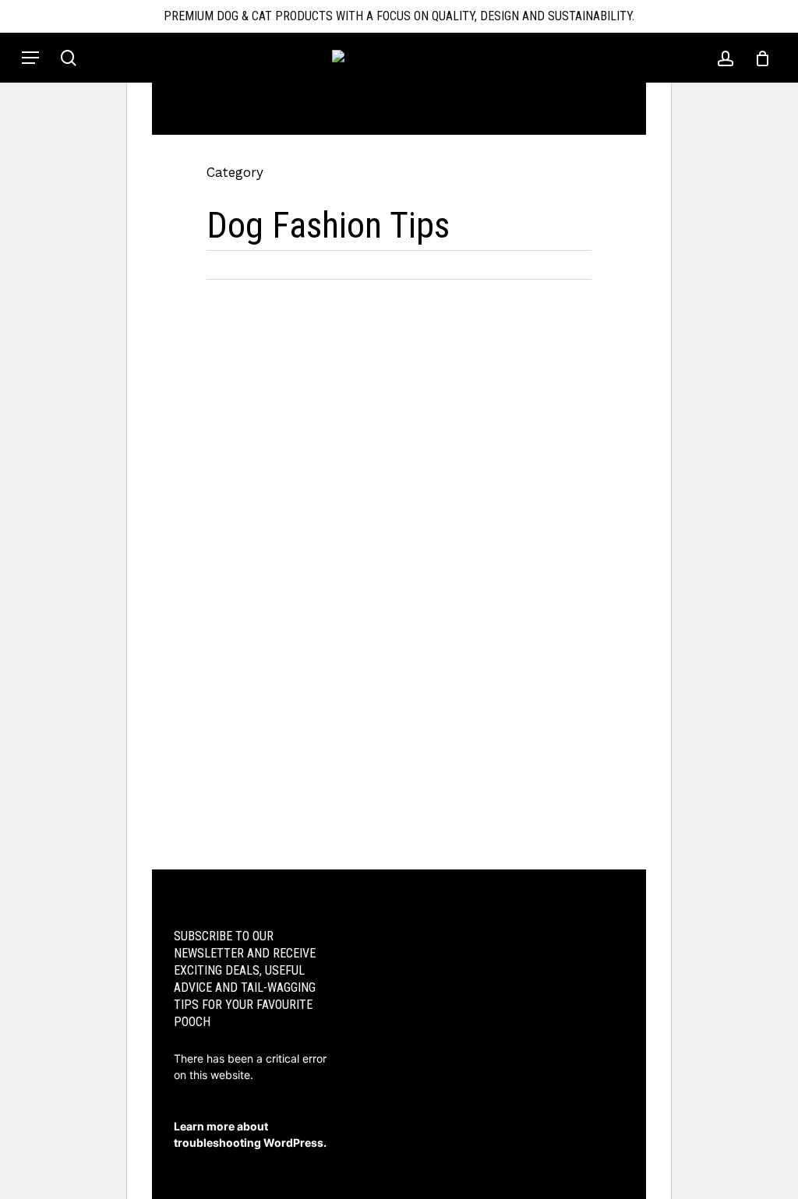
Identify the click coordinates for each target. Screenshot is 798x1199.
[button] (30, 57)
